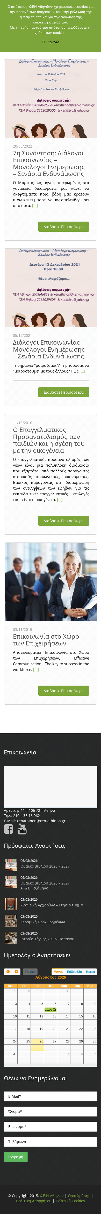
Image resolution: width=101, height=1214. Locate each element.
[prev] (8, 971)
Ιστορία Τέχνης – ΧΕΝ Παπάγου (47, 938)
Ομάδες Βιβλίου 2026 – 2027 (45, 866)
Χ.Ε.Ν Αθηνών (52, 1195)
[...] (34, 205)
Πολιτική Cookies (70, 1200)
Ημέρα (90, 972)
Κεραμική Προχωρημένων (42, 921)
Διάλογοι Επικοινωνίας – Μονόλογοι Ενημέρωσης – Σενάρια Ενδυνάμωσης (49, 349)
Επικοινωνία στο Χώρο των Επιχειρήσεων (46, 639)
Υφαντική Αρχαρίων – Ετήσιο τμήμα (51, 904)
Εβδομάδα (74, 972)
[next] (16, 971)
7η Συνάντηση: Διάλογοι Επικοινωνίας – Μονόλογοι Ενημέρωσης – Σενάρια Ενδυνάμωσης (49, 163)
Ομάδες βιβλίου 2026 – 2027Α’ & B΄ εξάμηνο (45, 885)
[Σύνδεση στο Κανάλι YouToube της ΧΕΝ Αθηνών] (23, 831)
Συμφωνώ (50, 42)
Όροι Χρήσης (79, 1195)
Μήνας (58, 972)
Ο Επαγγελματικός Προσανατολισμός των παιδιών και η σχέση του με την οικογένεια (49, 439)
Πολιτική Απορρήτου (34, 1200)
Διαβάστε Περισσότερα (64, 226)
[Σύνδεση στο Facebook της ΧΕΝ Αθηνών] (10, 831)
